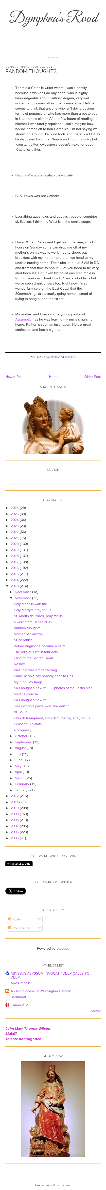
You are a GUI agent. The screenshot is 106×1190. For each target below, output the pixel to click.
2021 (15, 538)
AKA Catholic (21, 983)
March (20, 778)
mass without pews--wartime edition (42, 706)
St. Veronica (23, 640)
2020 (15, 544)
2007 (15, 826)
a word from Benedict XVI (33, 622)
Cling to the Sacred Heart (33, 658)
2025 (15, 514)
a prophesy (22, 730)
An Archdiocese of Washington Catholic (41, 991)
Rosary (19, 664)
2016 (15, 568)
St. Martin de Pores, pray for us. (39, 616)
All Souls (20, 712)
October (21, 736)
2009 (15, 814)
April (19, 772)
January (21, 790)
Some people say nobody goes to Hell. (44, 676)
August (21, 748)
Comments (20, 928)
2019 (15, 550)
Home (53, 377)
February (22, 784)
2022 (15, 532)
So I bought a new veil (31, 700)
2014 (15, 580)
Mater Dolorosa (26, 694)
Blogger (62, 948)
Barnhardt (18, 997)
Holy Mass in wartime (30, 604)
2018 (15, 556)
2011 (15, 802)
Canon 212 (19, 1005)
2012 (15, 796)
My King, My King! (28, 682)
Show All (96, 1010)
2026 (15, 508)
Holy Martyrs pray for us (32, 610)
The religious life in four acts (36, 652)
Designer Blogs (62, 1185)
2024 (15, 520)
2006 (15, 832)
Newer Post (14, 377)
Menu (53, 57)
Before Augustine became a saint (39, 646)
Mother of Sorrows (28, 634)
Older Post (92, 377)
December (23, 592)
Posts (16, 919)
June (19, 760)
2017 (15, 562)
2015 (15, 574)
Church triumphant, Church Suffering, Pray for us (52, 718)
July (18, 754)
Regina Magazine (29, 175)
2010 (15, 808)
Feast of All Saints (28, 724)
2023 (15, 526)
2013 (15, 586)
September (24, 742)
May (18, 766)
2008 (15, 820)
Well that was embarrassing (35, 670)
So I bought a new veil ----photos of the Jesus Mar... (54, 688)
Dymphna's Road (53, 19)
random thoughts (27, 628)
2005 (15, 838)
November (23, 598)
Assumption (24, 319)
